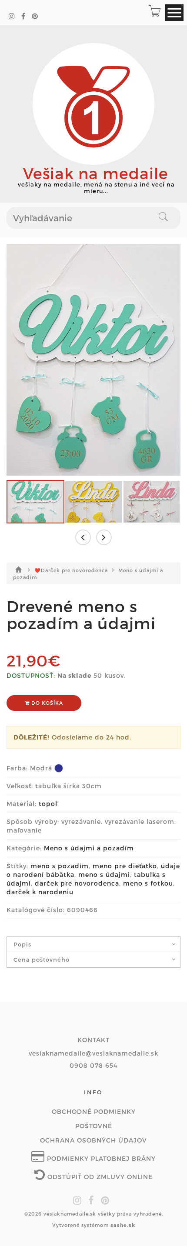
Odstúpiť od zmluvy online (99, 1176)
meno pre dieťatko (125, 866)
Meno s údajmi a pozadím (89, 848)
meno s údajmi (104, 874)
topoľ (48, 803)
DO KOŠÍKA (46, 703)
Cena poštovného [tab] (41, 959)
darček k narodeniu (40, 892)
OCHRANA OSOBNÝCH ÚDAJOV (93, 1140)
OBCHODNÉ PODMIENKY (94, 1111)
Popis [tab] (22, 944)
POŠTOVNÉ (93, 1125)
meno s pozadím (59, 866)
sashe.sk (122, 1225)
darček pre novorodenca (77, 883)
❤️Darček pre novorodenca (72, 570)
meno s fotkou (148, 883)
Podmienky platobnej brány (100, 1158)
